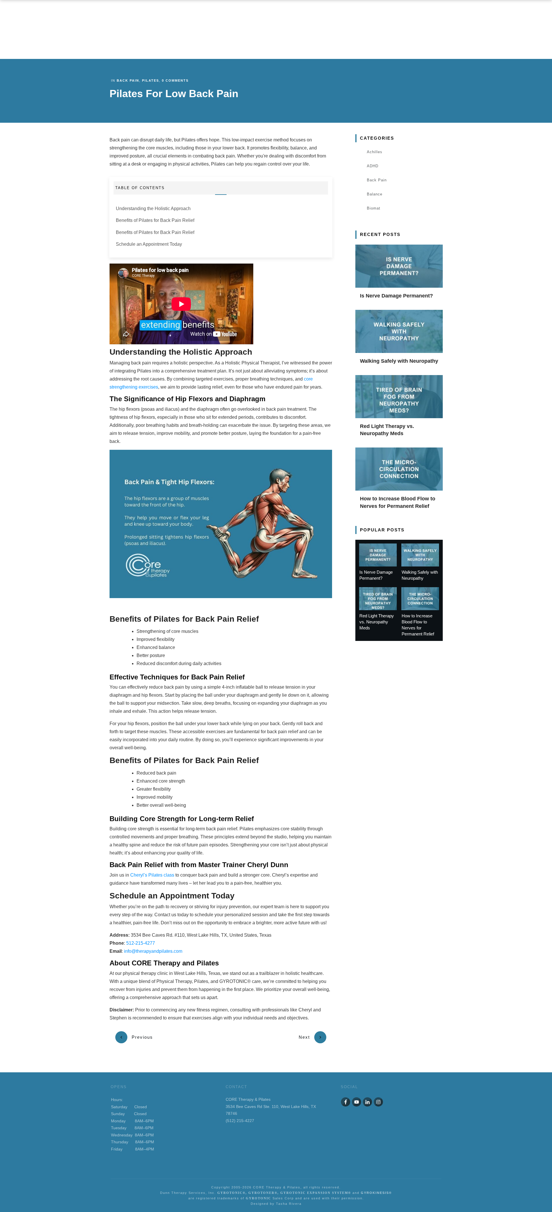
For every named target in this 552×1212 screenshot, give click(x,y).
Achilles (374, 152)
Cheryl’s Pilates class (152, 875)
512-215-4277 (140, 943)
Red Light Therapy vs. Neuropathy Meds (376, 621)
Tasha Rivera (289, 1203)
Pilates (150, 80)
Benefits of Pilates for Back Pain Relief (155, 220)
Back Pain (128, 80)
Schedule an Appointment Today (149, 244)
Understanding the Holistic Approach (153, 208)
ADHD (372, 166)
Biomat (373, 208)
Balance (374, 194)
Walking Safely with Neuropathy (399, 361)
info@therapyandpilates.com (152, 951)
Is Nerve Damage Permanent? (396, 296)
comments (175, 80)
